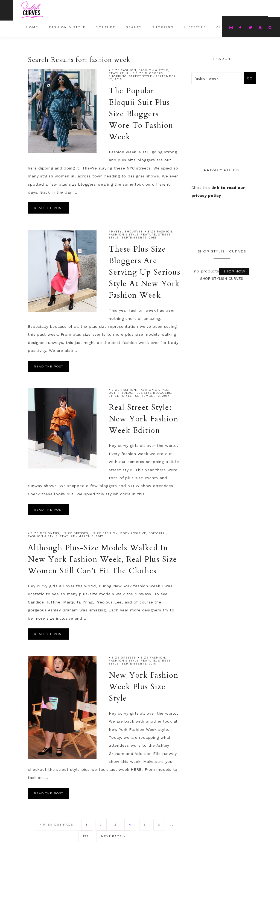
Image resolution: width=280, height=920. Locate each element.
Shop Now (234, 271)
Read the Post (48, 208)
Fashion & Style (153, 70)
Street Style (140, 76)
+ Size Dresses (75, 533)
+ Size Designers (43, 533)
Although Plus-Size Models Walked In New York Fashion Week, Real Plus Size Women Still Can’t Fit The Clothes (102, 559)
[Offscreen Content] (6, 10)
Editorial (157, 533)
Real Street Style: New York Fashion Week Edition (143, 419)
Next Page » (113, 836)
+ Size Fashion (122, 70)
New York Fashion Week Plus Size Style (143, 686)
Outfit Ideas (120, 392)
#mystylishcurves (126, 231)
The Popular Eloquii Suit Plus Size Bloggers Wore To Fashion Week (141, 114)
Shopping (118, 76)
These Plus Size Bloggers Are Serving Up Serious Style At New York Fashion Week (144, 272)
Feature (116, 73)
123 (86, 836)
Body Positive (133, 533)
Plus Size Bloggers (144, 73)
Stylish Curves (51, 10)
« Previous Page (56, 824)
